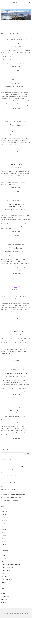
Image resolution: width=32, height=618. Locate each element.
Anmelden (3, 593)
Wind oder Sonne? (15, 43)
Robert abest (15, 83)
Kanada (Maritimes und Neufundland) (15, 39)
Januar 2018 (4, 514)
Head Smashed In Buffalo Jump (17, 494)
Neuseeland (4, 576)
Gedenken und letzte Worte (8, 469)
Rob (24, 46)
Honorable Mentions (6, 463)
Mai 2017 (3, 532)
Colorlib (15, 613)
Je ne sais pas (15, 125)
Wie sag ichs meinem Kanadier (16, 373)
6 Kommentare (15, 112)
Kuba (2, 573)
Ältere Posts (5, 449)
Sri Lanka (3, 582)
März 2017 (3, 538)
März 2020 (4, 511)
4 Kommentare (15, 442)
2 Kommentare (15, 235)
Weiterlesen (15, 66)
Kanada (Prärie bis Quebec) (15, 160)
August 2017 (4, 523)
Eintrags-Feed (5, 596)
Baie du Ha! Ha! (15, 164)
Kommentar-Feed (5, 599)
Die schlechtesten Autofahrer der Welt (15, 412)
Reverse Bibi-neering (6, 579)
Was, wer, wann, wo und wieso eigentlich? (12, 466)
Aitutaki (3, 555)
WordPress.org (5, 602)
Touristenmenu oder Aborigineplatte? (15, 205)
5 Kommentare (15, 318)
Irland (2, 561)
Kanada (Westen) (5, 570)
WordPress (25, 613)
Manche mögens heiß (6, 472)
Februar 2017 (4, 541)
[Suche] (30, 2)
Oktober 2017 (4, 517)
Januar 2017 (4, 544)
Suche (27, 453)
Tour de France (15, 248)
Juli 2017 (3, 526)
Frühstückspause (16, 331)
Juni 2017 (3, 529)
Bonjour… (15, 290)
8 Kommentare (15, 70)
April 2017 (3, 535)
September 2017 (5, 520)
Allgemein (15, 79)
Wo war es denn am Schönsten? (9, 475)
